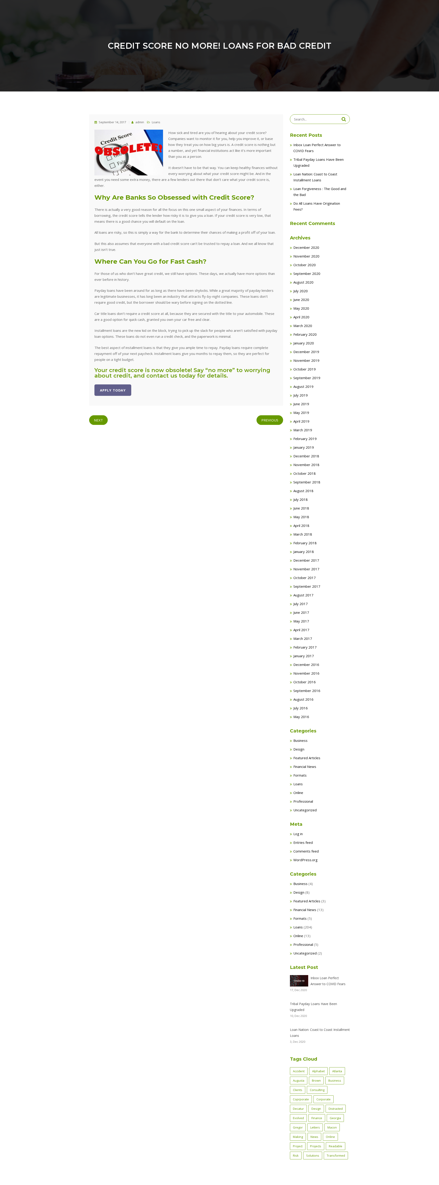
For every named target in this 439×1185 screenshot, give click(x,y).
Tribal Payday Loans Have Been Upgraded (313, 1007)
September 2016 (306, 690)
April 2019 (301, 421)
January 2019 (303, 447)
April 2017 (301, 629)
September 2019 (306, 377)
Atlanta (337, 1071)
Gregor (298, 1127)
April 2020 (301, 317)
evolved (298, 1118)
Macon (332, 1127)
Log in (298, 833)
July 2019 (300, 395)
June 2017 (301, 612)
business (334, 1080)
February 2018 (305, 543)
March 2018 (302, 534)
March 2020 (302, 325)
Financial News (304, 766)
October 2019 (304, 369)
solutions (312, 1155)
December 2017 (306, 560)
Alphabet (318, 1071)
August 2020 (303, 282)
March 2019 (302, 430)
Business (300, 740)
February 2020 (305, 334)
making (298, 1137)
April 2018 (301, 525)
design (316, 1109)
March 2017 (302, 638)
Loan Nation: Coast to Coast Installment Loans (320, 1032)
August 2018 (303, 490)
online (330, 1137)
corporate (323, 1099)
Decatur (298, 1109)
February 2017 (305, 647)
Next (98, 420)
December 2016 (306, 664)
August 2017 (303, 595)
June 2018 (301, 508)
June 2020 (301, 299)
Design (298, 749)
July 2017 (300, 603)
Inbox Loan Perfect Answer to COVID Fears (328, 981)
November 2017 (306, 569)
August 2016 (303, 699)
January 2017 (303, 656)
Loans (156, 122)
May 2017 (301, 621)
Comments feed (306, 851)
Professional (303, 801)
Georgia (335, 1118)
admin (139, 122)
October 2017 (304, 577)
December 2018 (306, 456)
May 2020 (301, 308)
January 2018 (303, 551)
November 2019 (306, 360)
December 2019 (306, 351)
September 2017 (306, 586)
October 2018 (304, 473)
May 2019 (301, 412)
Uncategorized (305, 810)
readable (335, 1146)
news (314, 1137)
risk (296, 1155)
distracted (336, 1109)
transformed (336, 1155)
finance (316, 1118)
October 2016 (304, 682)
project (297, 1146)
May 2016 (301, 716)
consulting (317, 1090)
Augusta (298, 1080)
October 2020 (304, 265)
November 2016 (306, 673)
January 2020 (303, 343)
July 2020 (300, 291)
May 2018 (301, 517)
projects (315, 1146)
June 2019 (301, 404)
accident (299, 1071)
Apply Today (113, 390)
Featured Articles (306, 758)
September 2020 (306, 273)
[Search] (344, 119)
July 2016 (300, 708)
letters (315, 1127)
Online (298, 792)
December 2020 (306, 247)
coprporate (301, 1099)
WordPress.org (305, 860)
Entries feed (303, 842)
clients (297, 1090)
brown (316, 1080)
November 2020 (306, 256)
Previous (269, 420)
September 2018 (306, 482)
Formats (300, 775)
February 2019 (305, 438)
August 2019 (303, 386)
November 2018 (306, 464)
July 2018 (300, 499)
